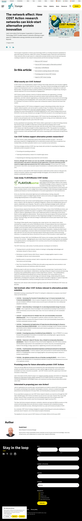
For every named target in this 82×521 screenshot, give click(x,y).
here (23, 395)
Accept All (22, 516)
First (40, 452)
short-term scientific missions (38, 109)
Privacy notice (9, 513)
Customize (7, 516)
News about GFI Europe (45, 499)
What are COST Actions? (41, 61)
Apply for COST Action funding (43, 77)
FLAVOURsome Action (47, 180)
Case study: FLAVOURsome (42, 67)
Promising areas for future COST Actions (45, 74)
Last (61, 452)
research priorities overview (46, 376)
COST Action (42, 182)
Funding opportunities (45, 497)
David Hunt (27, 428)
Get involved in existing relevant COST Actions (47, 71)
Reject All (14, 516)
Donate (76, 6)
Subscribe (42, 503)
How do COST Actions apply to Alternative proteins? (48, 64)
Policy (42, 494)
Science (42, 492)
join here (16, 284)
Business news (43, 496)
